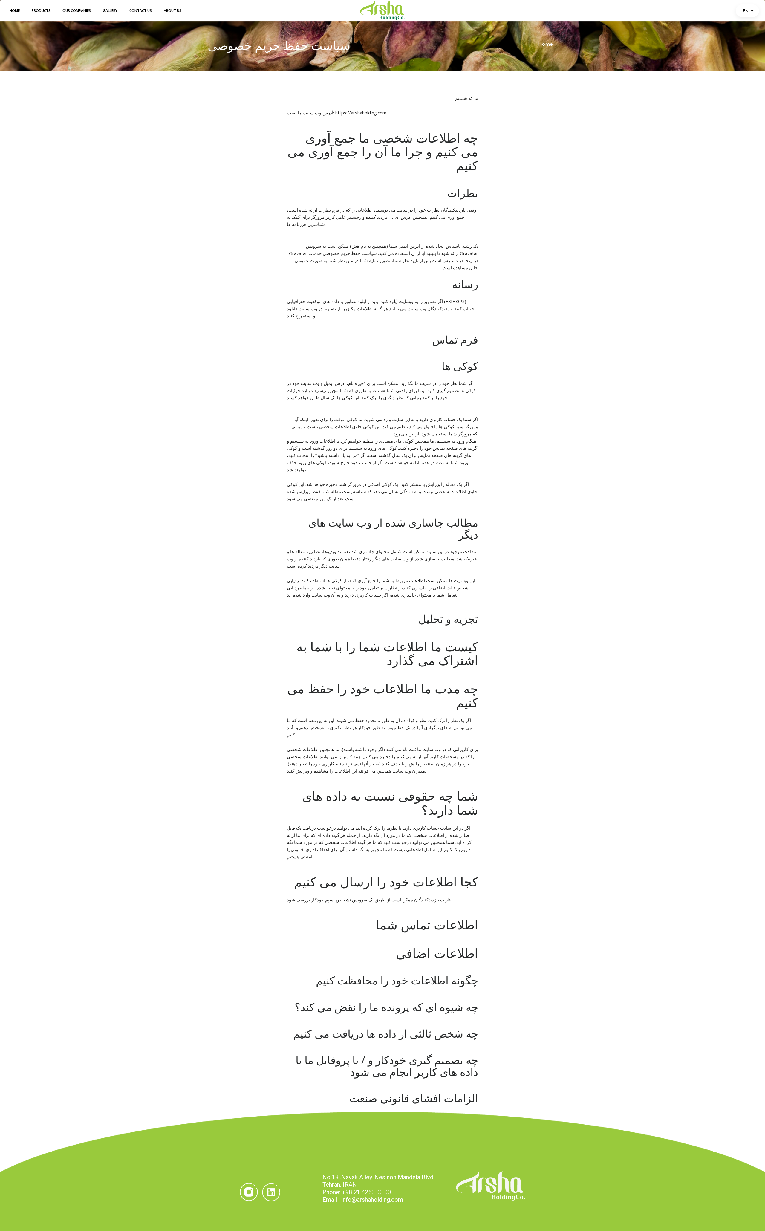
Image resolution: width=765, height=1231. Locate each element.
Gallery (110, 10)
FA (750, 11)
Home (15, 10)
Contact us (140, 10)
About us (172, 10)
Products (41, 10)
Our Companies (76, 10)
